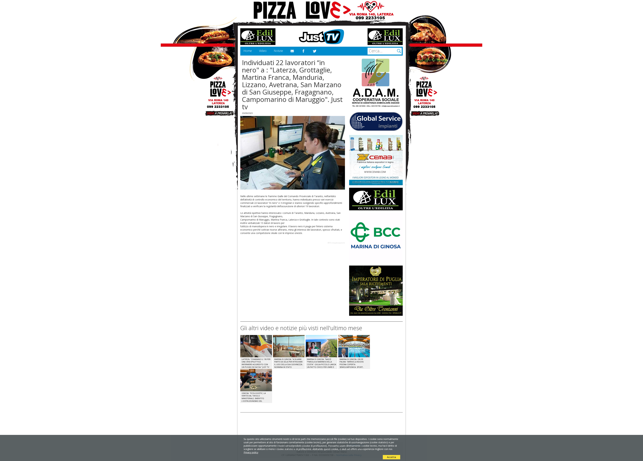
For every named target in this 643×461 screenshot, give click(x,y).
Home (247, 51)
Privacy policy (251, 452)
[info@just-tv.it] (292, 51)
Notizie (278, 51)
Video (263, 51)
